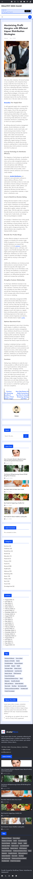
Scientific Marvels (15, 681)
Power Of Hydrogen (9, 676)
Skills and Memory (9, 683)
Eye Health (7, 666)
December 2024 (9, 630)
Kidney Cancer (17, 668)
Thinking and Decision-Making (12, 688)
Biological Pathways (9, 658)
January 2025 (8, 628)
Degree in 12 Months (10, 661)
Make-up (6, 571)
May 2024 (8, 643)
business (6, 546)
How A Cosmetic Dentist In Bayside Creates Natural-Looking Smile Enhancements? (15, 459)
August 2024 (8, 638)
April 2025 (8, 623)
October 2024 (9, 634)
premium (17, 246)
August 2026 (8, 600)
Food (5, 564)
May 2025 (8, 621)
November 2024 (9, 632)
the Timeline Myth (22, 686)
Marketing (7, 574)
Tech (5, 581)
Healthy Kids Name (11, 6)
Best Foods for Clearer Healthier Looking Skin (15, 516)
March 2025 (8, 625)
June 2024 (8, 641)
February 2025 (9, 627)
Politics (6, 579)
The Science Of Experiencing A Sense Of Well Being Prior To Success (15, 475)
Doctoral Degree (19, 663)
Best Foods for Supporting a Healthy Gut (14, 503)
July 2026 (7, 601)
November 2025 (9, 612)
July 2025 (7, 618)
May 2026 (8, 603)
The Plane (14, 686)
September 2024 (9, 636)
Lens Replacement (9, 671)
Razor (21, 678)
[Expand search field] (30, 17)
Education (7, 556)
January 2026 (8, 610)
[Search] (26, 436)
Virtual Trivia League (9, 691)
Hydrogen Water (9, 668)
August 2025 (8, 616)
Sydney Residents (19, 683)
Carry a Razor (19, 658)
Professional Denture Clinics (11, 678)
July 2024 (7, 639)
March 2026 (8, 607)
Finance (6, 561)
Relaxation (7, 681)
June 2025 (8, 619)
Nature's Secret (8, 673)
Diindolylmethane (9, 663)
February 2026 (9, 609)
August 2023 (8, 645)
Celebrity (6, 548)
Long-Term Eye (18, 671)
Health (6, 569)
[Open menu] (2, 2)
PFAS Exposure (17, 673)
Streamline (7, 102)
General (6, 566)
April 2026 (8, 605)
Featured (6, 558)
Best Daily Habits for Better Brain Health (14, 489)
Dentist (6, 553)
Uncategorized (8, 586)
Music (5, 576)
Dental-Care (7, 551)
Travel (5, 584)
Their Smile (7, 686)
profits (23, 318)
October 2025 (9, 614)
